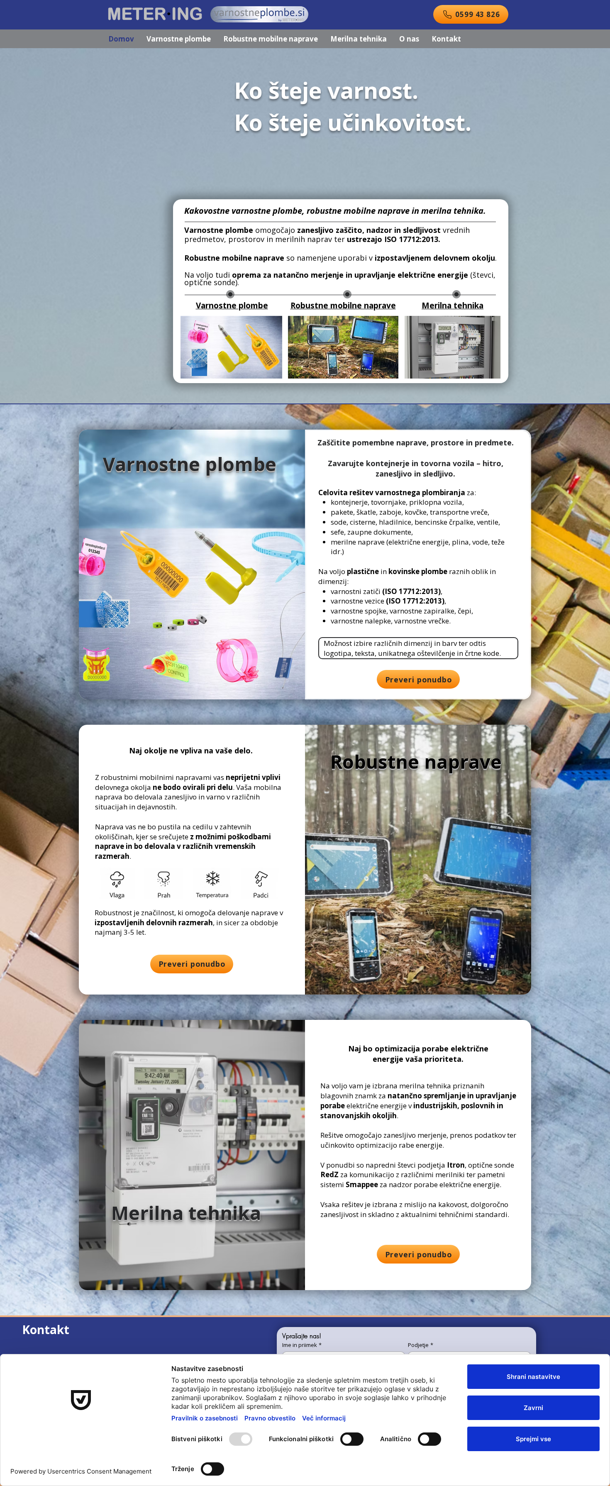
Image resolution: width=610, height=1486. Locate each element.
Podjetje (420, 1345)
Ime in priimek (302, 1345)
